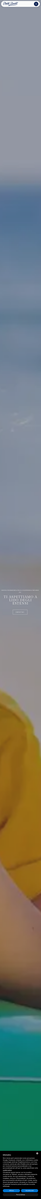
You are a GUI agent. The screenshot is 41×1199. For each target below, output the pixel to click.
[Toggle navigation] (36, 4)
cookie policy (7, 1170)
